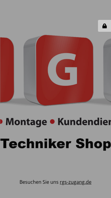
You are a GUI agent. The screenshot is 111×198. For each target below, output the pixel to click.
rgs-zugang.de (75, 182)
